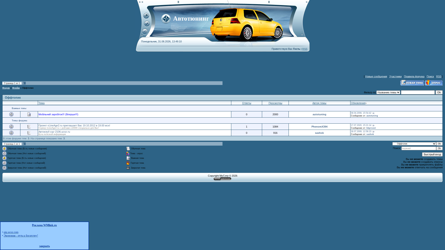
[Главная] (146, 18)
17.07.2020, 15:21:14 (361, 125)
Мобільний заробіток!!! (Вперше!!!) (58, 114)
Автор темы (319, 103)
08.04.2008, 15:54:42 (361, 113)
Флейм (16, 88)
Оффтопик (28, 88)
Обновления (358, 103)
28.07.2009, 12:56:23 (361, 131)
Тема (41, 103)
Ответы (246, 103)
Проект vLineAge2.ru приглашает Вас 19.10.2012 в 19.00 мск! (74, 125)
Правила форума (414, 76)
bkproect (371, 128)
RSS (304, 48)
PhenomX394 (319, 126)
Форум (6, 88)
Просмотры (275, 103)
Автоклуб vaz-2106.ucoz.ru (54, 131)
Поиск (430, 76)
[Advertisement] (138, 62)
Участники (395, 76)
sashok (319, 132)
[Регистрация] (147, 26)
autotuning (319, 114)
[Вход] (145, 33)
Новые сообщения (376, 76)
